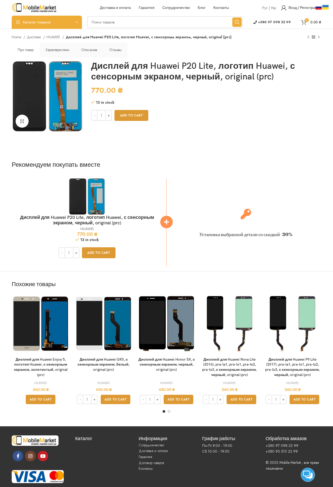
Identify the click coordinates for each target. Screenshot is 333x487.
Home (17, 37)
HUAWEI (54, 37)
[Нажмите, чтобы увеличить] (22, 121)
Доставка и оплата (153, 450)
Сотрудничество (151, 445)
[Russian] (319, 6)
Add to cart (131, 115)
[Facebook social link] (18, 456)
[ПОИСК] (237, 22)
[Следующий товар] (318, 37)
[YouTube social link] (43, 456)
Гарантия (145, 456)
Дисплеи (34, 37)
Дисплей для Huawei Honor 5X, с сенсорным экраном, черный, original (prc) (166, 364)
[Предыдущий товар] (308, 37)
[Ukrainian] (325, 6)
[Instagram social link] (30, 456)
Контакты (146, 468)
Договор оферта (151, 462)
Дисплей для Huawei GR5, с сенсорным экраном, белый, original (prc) (104, 364)
